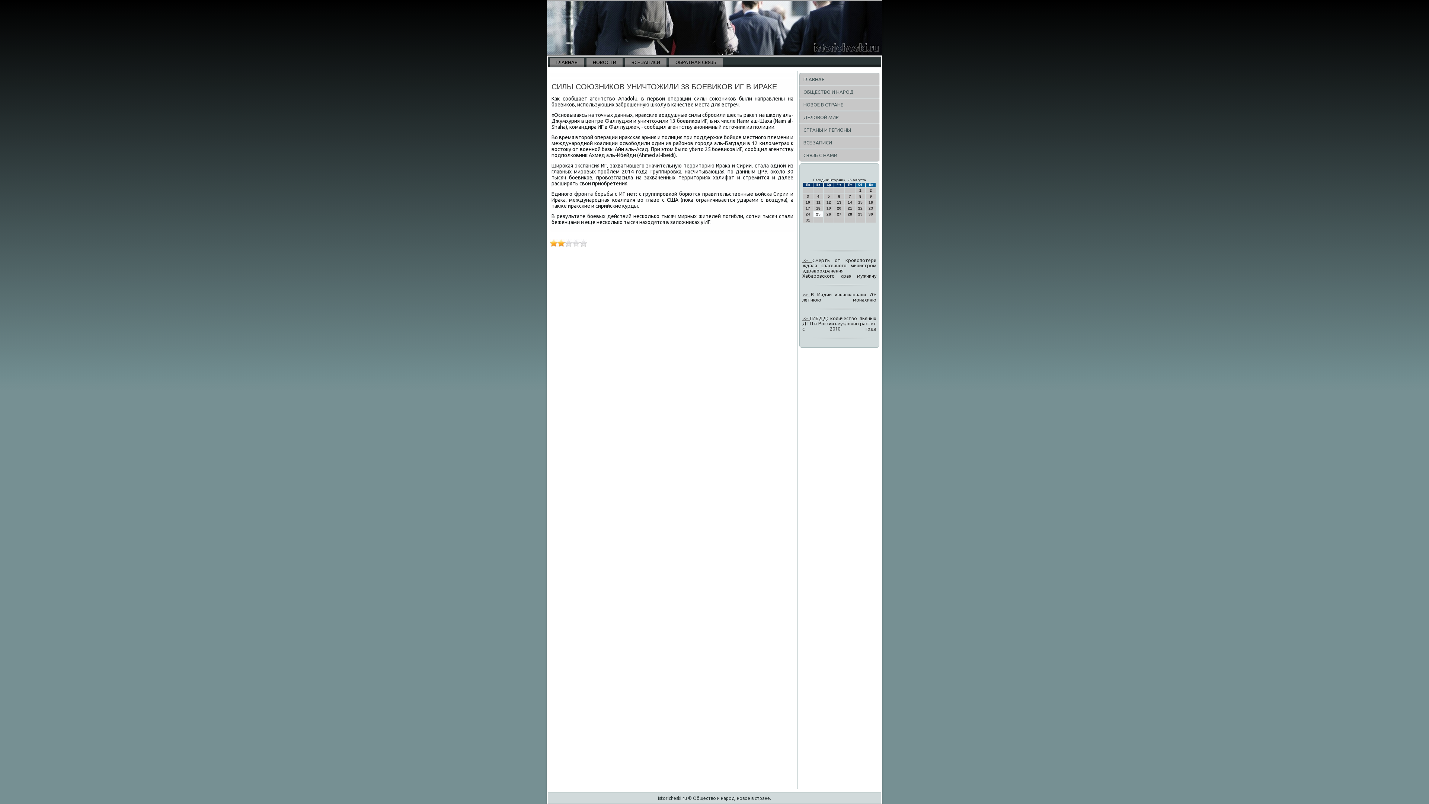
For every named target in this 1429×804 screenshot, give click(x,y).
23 (871, 208)
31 (808, 220)
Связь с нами (820, 155)
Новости (604, 62)
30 (871, 214)
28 (850, 214)
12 (829, 202)
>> (807, 260)
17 (808, 208)
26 (829, 214)
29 (860, 214)
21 (850, 208)
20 (839, 208)
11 (818, 202)
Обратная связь (695, 62)
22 (860, 208)
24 (808, 214)
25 (818, 214)
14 (850, 202)
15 (860, 202)
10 (808, 202)
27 (839, 214)
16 (871, 202)
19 (829, 208)
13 (839, 202)
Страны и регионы (827, 130)
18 (818, 208)
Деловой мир (821, 117)
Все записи (646, 62)
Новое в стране (823, 104)
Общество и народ (828, 92)
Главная (567, 62)
